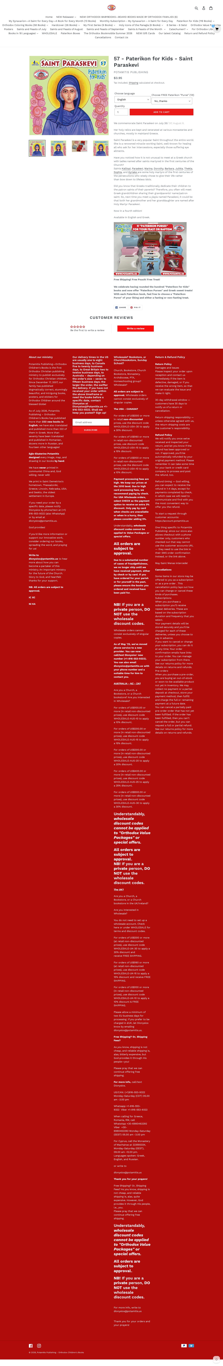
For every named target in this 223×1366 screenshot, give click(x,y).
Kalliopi (126, 168)
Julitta (179, 168)
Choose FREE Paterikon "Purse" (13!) (173, 95)
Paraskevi (137, 168)
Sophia (118, 172)
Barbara (169, 168)
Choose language (125, 93)
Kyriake (133, 172)
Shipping (133, 82)
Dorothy (158, 168)
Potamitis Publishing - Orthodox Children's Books (60, 1352)
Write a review (135, 328)
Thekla (188, 168)
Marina (148, 168)
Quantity (120, 106)
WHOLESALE (138, 927)
